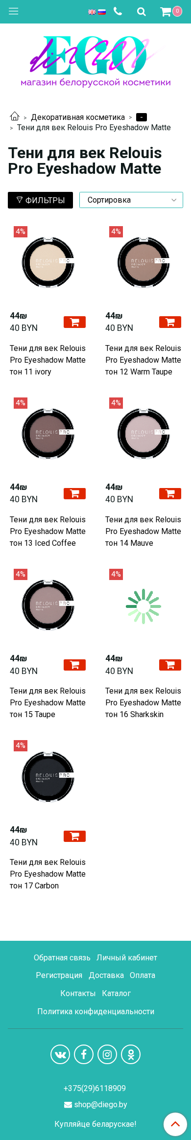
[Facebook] (84, 1054)
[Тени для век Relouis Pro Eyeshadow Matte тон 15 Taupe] (48, 607)
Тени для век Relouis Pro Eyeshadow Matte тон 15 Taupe (48, 702)
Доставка (106, 975)
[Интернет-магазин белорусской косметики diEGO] (96, 59)
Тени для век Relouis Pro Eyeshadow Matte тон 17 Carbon (48, 874)
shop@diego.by (100, 1104)
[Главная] (15, 117)
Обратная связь (62, 957)
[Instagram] (107, 1054)
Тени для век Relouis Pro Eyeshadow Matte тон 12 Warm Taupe (143, 360)
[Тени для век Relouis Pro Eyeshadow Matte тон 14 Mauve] (143, 435)
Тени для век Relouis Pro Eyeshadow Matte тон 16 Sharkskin (143, 702)
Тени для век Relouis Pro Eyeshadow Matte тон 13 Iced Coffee (48, 531)
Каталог (116, 993)
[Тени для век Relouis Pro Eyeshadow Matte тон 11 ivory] (48, 264)
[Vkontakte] (60, 1054)
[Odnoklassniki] (131, 1054)
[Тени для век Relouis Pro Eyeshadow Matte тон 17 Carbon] (48, 778)
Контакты (78, 993)
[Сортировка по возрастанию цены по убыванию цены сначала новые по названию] (131, 200)
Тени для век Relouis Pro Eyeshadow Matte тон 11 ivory (48, 360)
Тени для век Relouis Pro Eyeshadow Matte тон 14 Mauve (143, 531)
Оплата (142, 975)
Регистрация (59, 975)
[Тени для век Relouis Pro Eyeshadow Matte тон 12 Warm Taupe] (143, 264)
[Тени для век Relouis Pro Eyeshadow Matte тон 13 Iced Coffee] (48, 435)
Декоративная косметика (78, 117)
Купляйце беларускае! (95, 1124)
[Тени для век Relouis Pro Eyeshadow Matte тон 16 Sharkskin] (143, 607)
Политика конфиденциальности (95, 1011)
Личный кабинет (126, 957)
